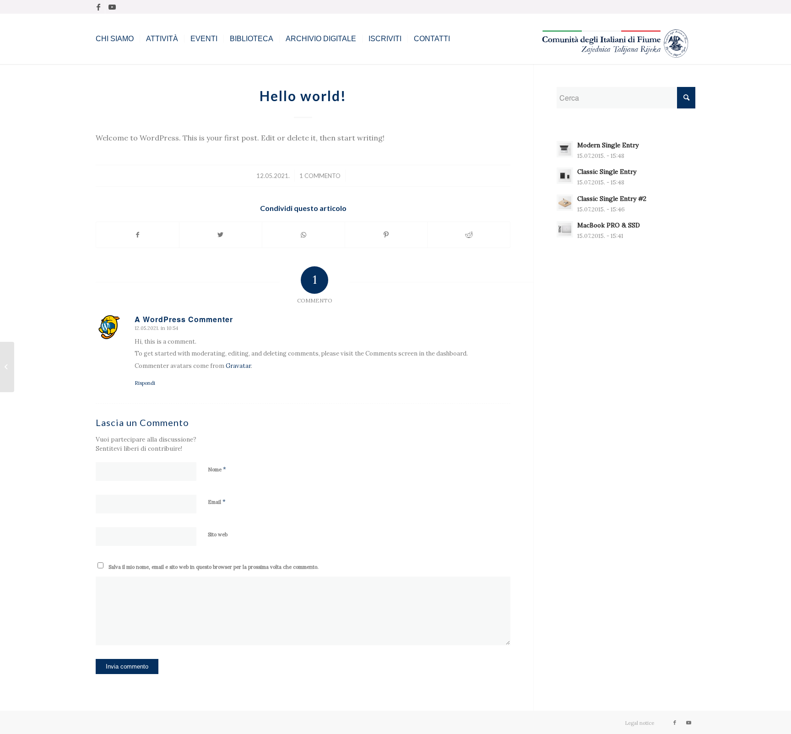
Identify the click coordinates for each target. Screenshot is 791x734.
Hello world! (303, 95)
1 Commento (320, 175)
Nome (217, 469)
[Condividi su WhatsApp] (303, 235)
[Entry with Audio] (7, 367)
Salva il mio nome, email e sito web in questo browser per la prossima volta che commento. (213, 567)
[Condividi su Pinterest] (386, 235)
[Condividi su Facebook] (137, 235)
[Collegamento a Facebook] (98, 7)
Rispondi (145, 383)
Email (217, 502)
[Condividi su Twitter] (220, 235)
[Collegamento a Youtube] (112, 7)
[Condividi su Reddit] (469, 235)
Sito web (218, 534)
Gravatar (238, 366)
